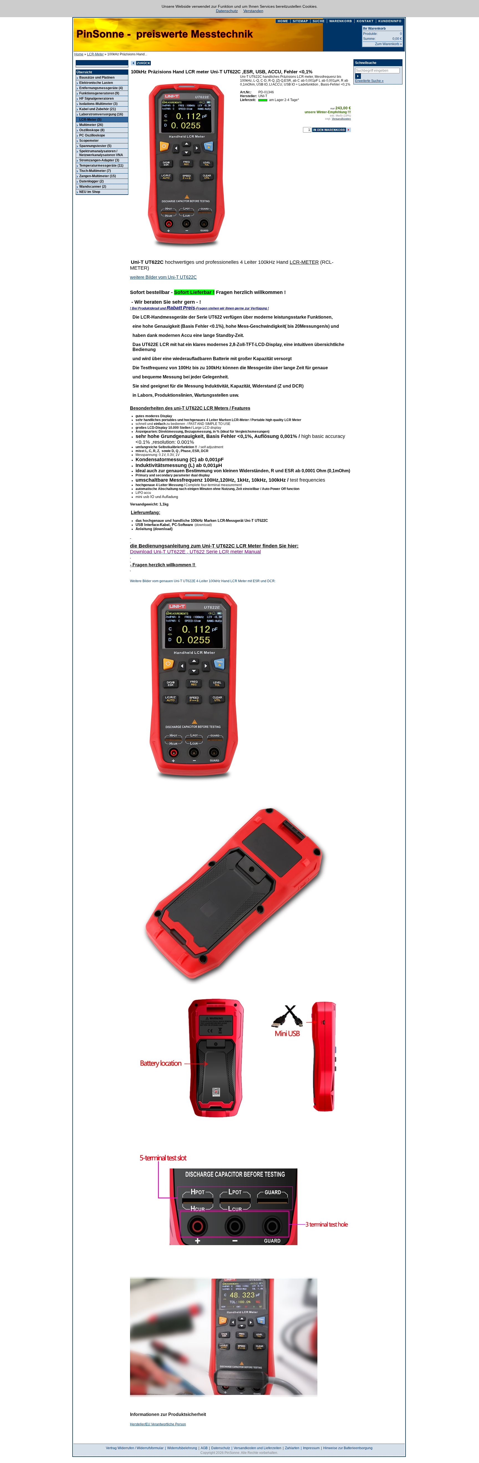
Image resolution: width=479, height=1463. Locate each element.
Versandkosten (341, 118)
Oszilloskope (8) (92, 130)
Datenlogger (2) (91, 181)
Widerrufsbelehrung (182, 1448)
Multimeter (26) (91, 125)
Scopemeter (89, 141)
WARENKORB (340, 21)
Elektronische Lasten (96, 83)
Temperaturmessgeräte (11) (101, 165)
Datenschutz (227, 11)
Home (78, 54)
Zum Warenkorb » (388, 44)
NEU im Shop (89, 192)
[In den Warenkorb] (331, 130)
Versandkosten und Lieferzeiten (257, 1448)
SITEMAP (300, 21)
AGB (204, 1448)
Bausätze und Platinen (96, 77)
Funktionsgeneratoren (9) (99, 93)
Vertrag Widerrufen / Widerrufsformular (135, 1448)
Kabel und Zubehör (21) (97, 109)
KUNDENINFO (390, 21)
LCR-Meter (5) (90, 120)
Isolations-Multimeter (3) (98, 104)
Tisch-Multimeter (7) (95, 171)
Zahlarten (292, 1448)
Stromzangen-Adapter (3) (99, 160)
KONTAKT (365, 21)
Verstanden (253, 11)
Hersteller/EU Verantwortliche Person (158, 1424)
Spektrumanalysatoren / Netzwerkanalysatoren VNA (101, 153)
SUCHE (319, 21)
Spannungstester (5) (95, 146)
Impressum (311, 1448)
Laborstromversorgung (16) (101, 114)
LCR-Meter (95, 54)
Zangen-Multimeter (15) (97, 176)
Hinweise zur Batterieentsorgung (348, 1448)
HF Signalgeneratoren (96, 98)
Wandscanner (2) (92, 187)
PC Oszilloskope (92, 135)
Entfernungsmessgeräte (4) (101, 88)
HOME (283, 21)
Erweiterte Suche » (369, 81)
